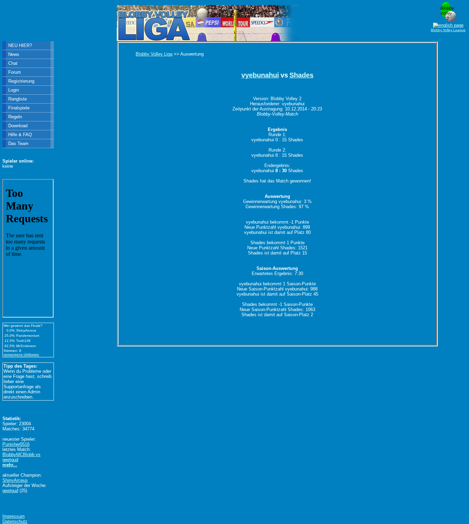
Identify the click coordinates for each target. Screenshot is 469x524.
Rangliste (17, 99)
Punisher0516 (16, 444)
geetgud (10, 490)
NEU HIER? (20, 45)
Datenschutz (14, 521)
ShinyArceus (15, 480)
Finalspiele (19, 107)
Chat (13, 63)
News (13, 54)
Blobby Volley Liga (154, 54)
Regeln (15, 116)
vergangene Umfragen (21, 354)
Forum (14, 72)
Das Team (18, 143)
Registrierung (21, 81)
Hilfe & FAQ (20, 134)
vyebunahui (260, 75)
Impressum (13, 516)
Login (13, 90)
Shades (301, 75)
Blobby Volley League (448, 30)
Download (17, 125)
